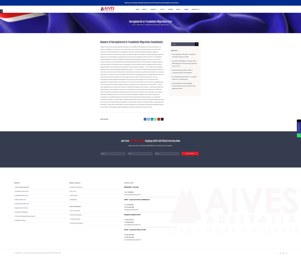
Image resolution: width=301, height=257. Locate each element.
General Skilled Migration (22, 187)
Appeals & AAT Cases (21, 208)
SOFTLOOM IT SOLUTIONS (55, 253)
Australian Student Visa (22, 204)
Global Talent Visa (20, 199)
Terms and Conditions (76, 223)
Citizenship (73, 199)
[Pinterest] (158, 119)
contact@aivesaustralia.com (132, 194)
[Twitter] (148, 119)
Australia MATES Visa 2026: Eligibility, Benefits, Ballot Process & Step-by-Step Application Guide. (183, 86)
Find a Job (73, 191)
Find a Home (73, 195)
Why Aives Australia (75, 215)
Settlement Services (76, 187)
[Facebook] (145, 119)
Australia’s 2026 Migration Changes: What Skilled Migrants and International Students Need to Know (184, 63)
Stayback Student (20, 220)
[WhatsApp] (155, 119)
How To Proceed (75, 211)
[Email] (162, 119)
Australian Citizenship (21, 212)
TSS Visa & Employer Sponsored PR (25, 216)
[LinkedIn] (152, 119)
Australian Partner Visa (21, 191)
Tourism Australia (75, 219)
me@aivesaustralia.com (131, 209)
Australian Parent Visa (21, 195)
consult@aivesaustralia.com (132, 225)
